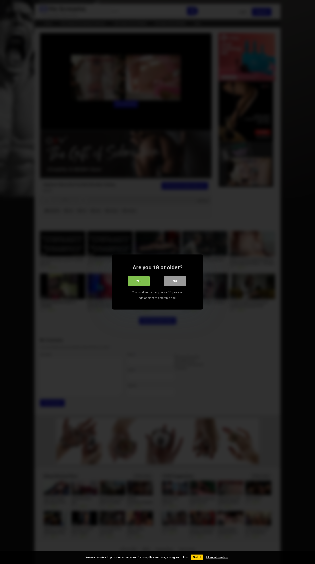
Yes (138, 281)
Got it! (197, 557)
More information (217, 557)
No (175, 281)
